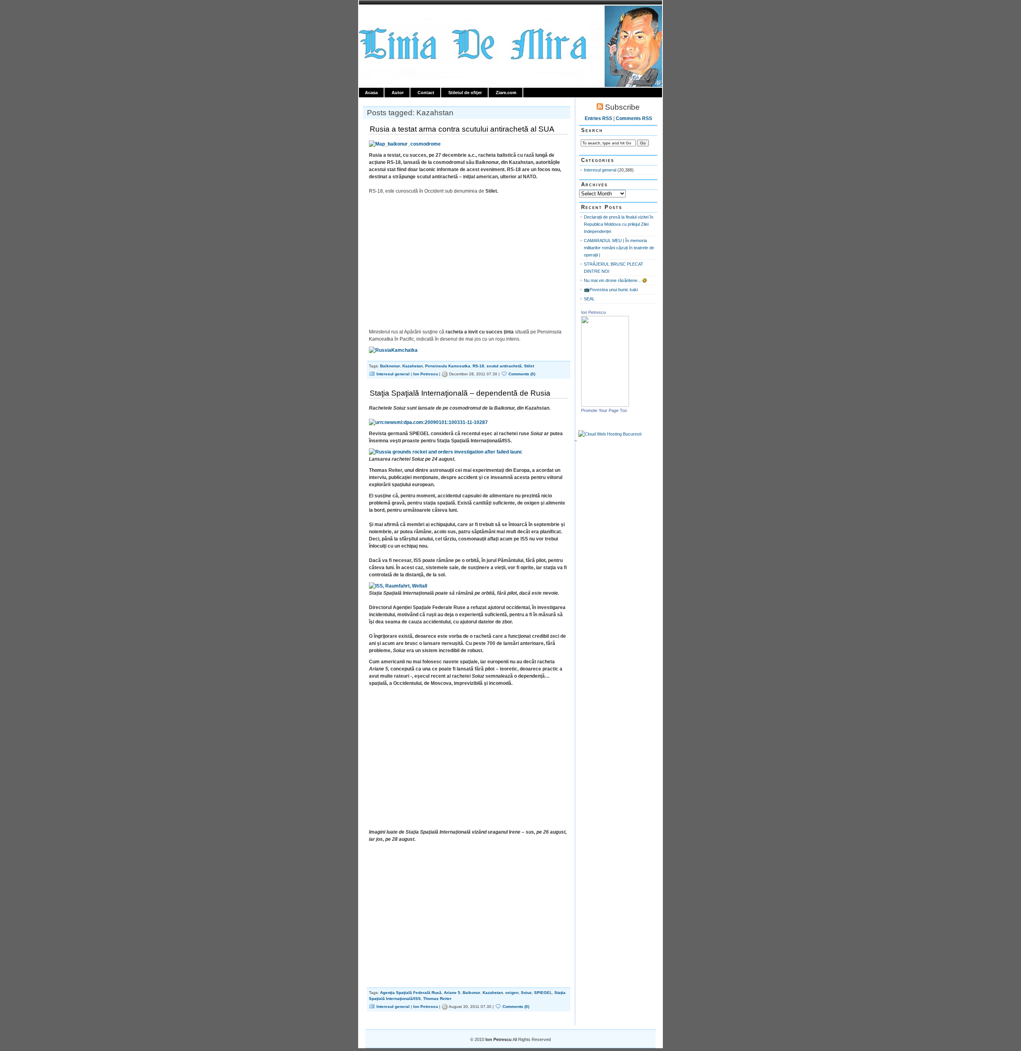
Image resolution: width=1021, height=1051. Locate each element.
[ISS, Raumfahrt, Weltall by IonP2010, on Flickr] (398, 586)
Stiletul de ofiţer (465, 92)
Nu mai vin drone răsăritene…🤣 (615, 280)
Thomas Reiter (437, 998)
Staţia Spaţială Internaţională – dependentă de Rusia (460, 393)
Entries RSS (598, 118)
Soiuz (526, 992)
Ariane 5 (452, 992)
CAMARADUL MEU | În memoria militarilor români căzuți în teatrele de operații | (619, 247)
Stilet (529, 366)
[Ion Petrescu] (605, 405)
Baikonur (471, 992)
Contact (426, 92)
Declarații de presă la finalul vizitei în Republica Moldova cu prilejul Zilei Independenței (618, 224)
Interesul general (393, 374)
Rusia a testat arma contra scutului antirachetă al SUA (462, 129)
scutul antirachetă (504, 366)
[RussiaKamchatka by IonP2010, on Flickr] (393, 350)
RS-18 (478, 366)
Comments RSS (634, 118)
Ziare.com (506, 92)
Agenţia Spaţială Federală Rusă (411, 992)
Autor (398, 92)
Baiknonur (390, 366)
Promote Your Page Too (604, 410)
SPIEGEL (543, 992)
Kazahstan (412, 366)
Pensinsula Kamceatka (447, 366)
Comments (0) (522, 374)
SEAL (589, 298)
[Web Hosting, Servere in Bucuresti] (609, 434)
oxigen (511, 992)
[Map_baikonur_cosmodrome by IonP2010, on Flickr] (405, 144)
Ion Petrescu (393, 14)
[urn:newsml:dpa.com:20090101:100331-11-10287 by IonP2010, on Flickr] (428, 422)
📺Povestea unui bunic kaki (611, 289)
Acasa (371, 92)
